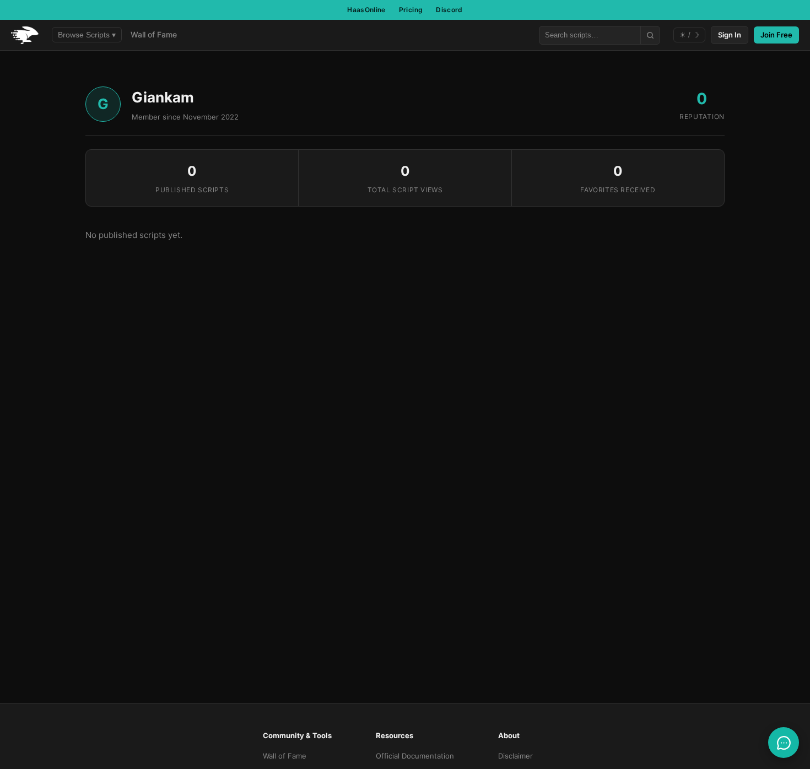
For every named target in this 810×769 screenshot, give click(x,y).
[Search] (650, 35)
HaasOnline (366, 10)
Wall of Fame (154, 34)
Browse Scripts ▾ (87, 34)
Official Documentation (415, 755)
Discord (449, 10)
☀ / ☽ (689, 35)
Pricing (411, 10)
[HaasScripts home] (25, 35)
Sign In (729, 34)
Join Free (776, 34)
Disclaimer (515, 755)
